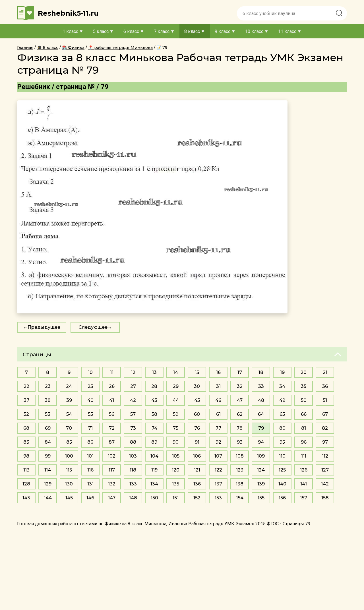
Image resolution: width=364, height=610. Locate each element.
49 (282, 400)
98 (26, 456)
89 (154, 442)
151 (176, 498)
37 (26, 400)
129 (47, 484)
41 (111, 400)
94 (261, 442)
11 (111, 372)
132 (111, 484)
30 (197, 386)
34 (282, 386)
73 (133, 428)
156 (282, 498)
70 (69, 428)
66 (304, 414)
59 (175, 414)
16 (218, 372)
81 (303, 428)
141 (303, 484)
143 (26, 498)
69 (48, 428)
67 (325, 414)
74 (154, 428)
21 (325, 372)
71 (90, 428)
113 (26, 470)
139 (261, 484)
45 (197, 400)
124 (261, 470)
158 (325, 498)
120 (175, 470)
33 (261, 386)
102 (111, 456)
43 (154, 400)
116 (90, 470)
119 (154, 470)
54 (69, 414)
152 (196, 498)
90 (176, 442)
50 (304, 400)
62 (240, 414)
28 (154, 386)
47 (240, 400)
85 (69, 442)
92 (218, 442)
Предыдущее (44, 327)
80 (282, 428)
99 (48, 456)
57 (133, 414)
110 (282, 456)
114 (47, 470)
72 (112, 428)
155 (261, 498)
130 (69, 484)
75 (175, 428)
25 (90, 386)
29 (176, 386)
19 (282, 372)
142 (325, 484)
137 (218, 484)
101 (90, 456)
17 (239, 372)
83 (26, 442)
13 (154, 372)
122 (218, 470)
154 (239, 498)
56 (111, 414)
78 (240, 428)
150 (154, 498)
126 (303, 470)
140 (282, 484)
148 (133, 498)
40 (90, 400)
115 (69, 470)
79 (261, 428)
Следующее (92, 327)
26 (112, 386)
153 (218, 498)
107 (218, 456)
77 (218, 428)
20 (304, 372)
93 (240, 442)
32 (240, 386)
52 (26, 414)
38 (48, 400)
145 (69, 498)
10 (90, 372)
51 (325, 400)
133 (133, 484)
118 (133, 470)
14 (175, 372)
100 (69, 456)
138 (239, 484)
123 (239, 470)
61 (218, 414)
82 (325, 428)
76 (197, 428)
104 (154, 456)
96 (304, 442)
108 (240, 456)
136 (197, 484)
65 (282, 414)
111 (303, 456)
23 (48, 386)
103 (133, 456)
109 (261, 456)
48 (261, 400)
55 (90, 414)
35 (303, 386)
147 (111, 498)
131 (90, 484)
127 (325, 470)
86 (90, 442)
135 (175, 484)
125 (282, 470)
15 (197, 372)
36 (325, 386)
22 (26, 386)
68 (26, 428)
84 (48, 442)
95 (282, 442)
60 (197, 414)
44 (176, 400)
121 (197, 470)
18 (260, 372)
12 (133, 372)
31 (218, 386)
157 (303, 498)
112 (325, 456)
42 (133, 400)
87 (112, 442)
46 (218, 400)
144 (48, 498)
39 (69, 400)
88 (133, 442)
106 (197, 456)
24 (69, 386)
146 (90, 498)
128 (26, 484)
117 (112, 470)
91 (197, 442)
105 (175, 456)
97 (325, 442)
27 (133, 386)
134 (154, 484)
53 (47, 414)
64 (261, 414)
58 (154, 414)
